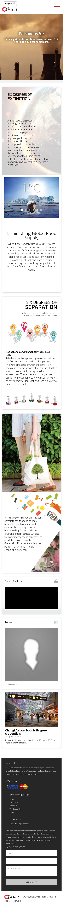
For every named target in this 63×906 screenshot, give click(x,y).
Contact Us (14, 812)
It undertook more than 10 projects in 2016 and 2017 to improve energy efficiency (30, 741)
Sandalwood (14, 806)
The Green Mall (15, 809)
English (8, 3)
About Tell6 (14, 802)
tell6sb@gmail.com (22, 824)
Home (12, 799)
